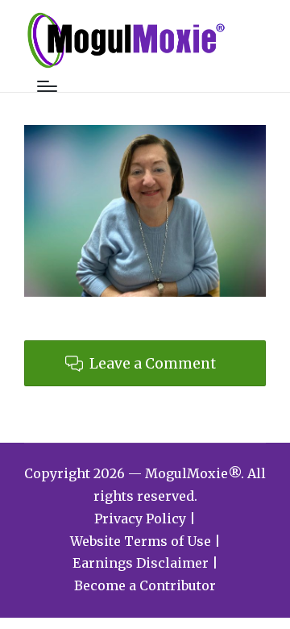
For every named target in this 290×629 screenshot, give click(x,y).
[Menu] (47, 86)
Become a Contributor (145, 585)
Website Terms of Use (140, 541)
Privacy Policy (140, 518)
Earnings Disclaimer (140, 563)
